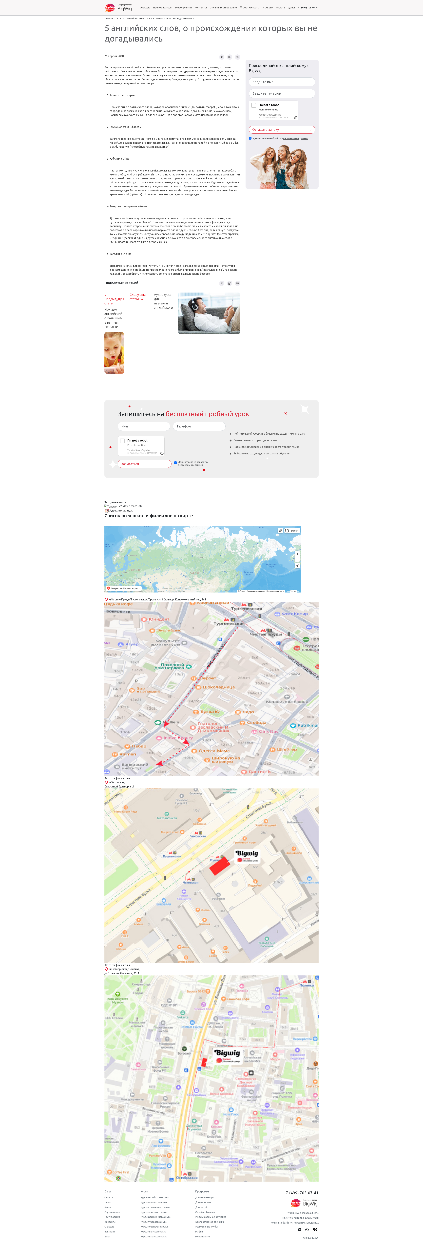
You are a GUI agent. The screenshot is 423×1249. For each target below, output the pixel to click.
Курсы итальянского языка (155, 1207)
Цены (291, 7)
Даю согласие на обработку (280, 138)
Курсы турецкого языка (154, 1222)
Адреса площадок (121, 510)
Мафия (199, 1231)
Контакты (201, 7)
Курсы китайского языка (154, 1236)
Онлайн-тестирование (223, 7)
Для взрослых (203, 1202)
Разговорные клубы (206, 1226)
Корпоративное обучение (209, 1222)
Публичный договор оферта (303, 1213)
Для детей (201, 1207)
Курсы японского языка (153, 1231)
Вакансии (109, 1231)
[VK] (316, 1229)
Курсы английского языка (155, 1197)
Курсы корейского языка (154, 1226)
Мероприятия (183, 7)
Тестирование (112, 1217)
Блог (107, 1236)
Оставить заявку (265, 129)
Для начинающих (204, 1197)
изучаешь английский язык (129, 67)
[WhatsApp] (307, 1229)
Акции (269, 7)
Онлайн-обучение (205, 1212)
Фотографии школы (117, 778)
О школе (145, 7)
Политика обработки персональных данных (294, 1222)
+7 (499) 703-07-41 (308, 7)
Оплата (280, 7)
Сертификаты (250, 7)
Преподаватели (162, 7)
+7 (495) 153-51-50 (130, 506)
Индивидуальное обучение (210, 1217)
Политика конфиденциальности (300, 1217)
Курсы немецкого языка (154, 1212)
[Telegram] (299, 1229)
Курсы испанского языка (154, 1202)
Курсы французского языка (156, 1217)
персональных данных (295, 138)
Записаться (130, 464)
